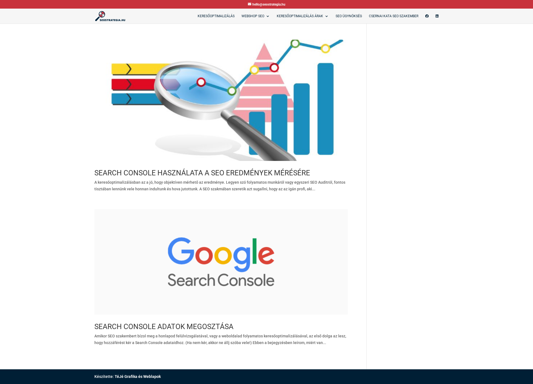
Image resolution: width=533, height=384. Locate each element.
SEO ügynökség (349, 16)
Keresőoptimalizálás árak (300, 16)
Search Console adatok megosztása (163, 326)
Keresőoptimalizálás (216, 16)
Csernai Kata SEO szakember (393, 16)
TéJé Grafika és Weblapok (138, 376)
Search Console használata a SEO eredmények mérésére (202, 173)
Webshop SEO (253, 16)
